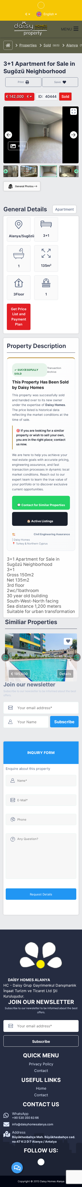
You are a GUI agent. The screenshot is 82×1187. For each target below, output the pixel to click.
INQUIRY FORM (41, 752)
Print (21, 82)
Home (41, 1088)
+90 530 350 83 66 (25, 1117)
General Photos (24, 186)
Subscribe (64, 721)
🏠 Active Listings (40, 521)
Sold (47, 45)
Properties (28, 45)
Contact (41, 1070)
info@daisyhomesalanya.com (32, 1124)
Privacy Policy (41, 1064)
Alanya (72, 45)
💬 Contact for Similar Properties (41, 505)
